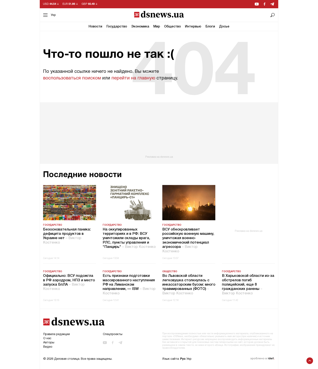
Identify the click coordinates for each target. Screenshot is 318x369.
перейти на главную (133, 78)
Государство (116, 26)
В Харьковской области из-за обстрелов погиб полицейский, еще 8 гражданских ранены (248, 284)
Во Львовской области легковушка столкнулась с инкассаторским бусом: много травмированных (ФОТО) (188, 284)
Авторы (48, 342)
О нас (47, 338)
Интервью (193, 26)
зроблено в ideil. (262, 358)
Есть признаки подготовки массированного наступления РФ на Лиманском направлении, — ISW (129, 284)
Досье (224, 26)
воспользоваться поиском (72, 78)
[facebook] (264, 4)
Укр (53, 15)
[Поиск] (272, 15)
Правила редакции (56, 334)
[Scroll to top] (309, 360)
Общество (172, 26)
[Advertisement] (159, 130)
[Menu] (45, 15)
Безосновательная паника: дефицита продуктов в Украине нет (67, 236)
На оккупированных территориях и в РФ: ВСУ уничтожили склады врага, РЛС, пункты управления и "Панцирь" (129, 238)
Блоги (210, 26)
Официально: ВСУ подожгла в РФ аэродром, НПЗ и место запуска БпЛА (69, 282)
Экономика (140, 26)
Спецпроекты (112, 334)
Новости (95, 26)
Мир (156, 26)
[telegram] (272, 4)
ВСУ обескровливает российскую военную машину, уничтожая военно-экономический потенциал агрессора (188, 240)
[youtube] (257, 4)
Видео (47, 347)
